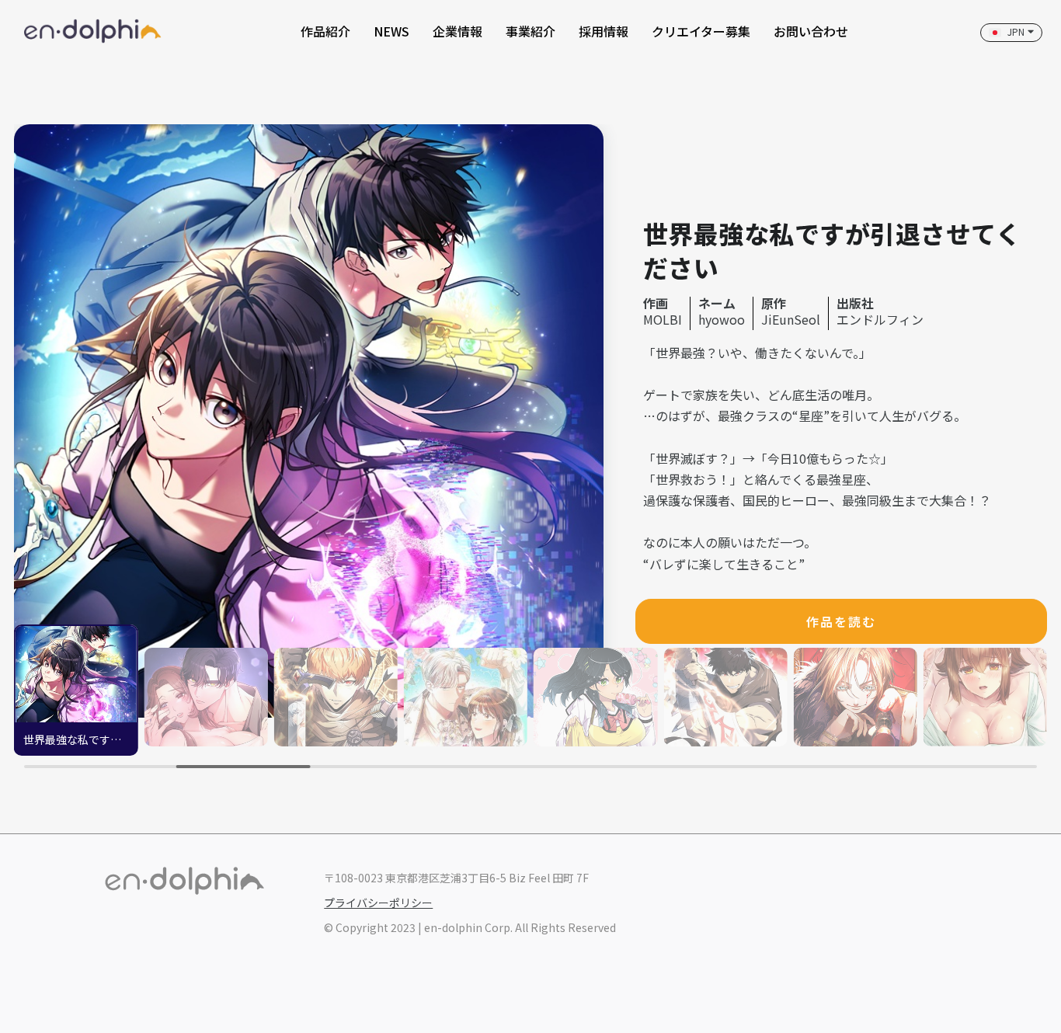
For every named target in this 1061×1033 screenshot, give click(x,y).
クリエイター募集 (701, 31)
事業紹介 (530, 31)
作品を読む (841, 621)
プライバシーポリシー (378, 902)
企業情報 (457, 31)
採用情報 (603, 31)
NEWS (391, 31)
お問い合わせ (811, 31)
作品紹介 (325, 31)
